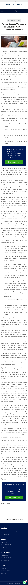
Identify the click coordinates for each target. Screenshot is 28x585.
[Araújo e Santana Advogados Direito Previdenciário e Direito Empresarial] (14, 5)
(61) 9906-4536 (15, 162)
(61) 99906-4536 (22, 11)
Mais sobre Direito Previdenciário (14, 519)
